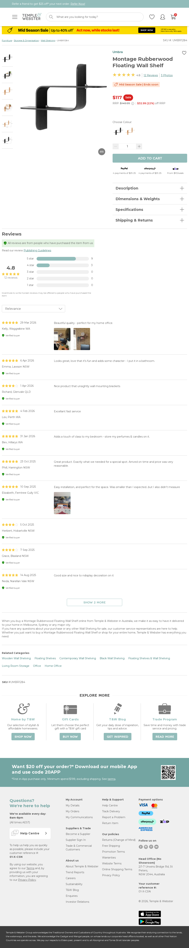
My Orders (72, 811)
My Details (72, 805)
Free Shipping (111, 845)
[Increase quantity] (139, 146)
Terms (30, 868)
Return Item (110, 823)
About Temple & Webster (82, 866)
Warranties (109, 857)
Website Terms (111, 863)
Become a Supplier (78, 834)
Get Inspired (117, 737)
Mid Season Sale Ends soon (138, 84)
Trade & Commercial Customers (79, 847)
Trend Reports (75, 872)
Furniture (7, 40)
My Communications (79, 817)
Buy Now (70, 737)
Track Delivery (111, 811)
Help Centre (110, 805)
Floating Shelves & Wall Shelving (149, 658)
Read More (165, 737)
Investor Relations (77, 901)
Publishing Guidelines (37, 250)
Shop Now (23, 737)
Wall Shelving (48, 40)
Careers (70, 878)
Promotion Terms (113, 851)
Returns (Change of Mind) (118, 840)
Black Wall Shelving (112, 658)
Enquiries (72, 896)
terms (111, 779)
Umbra (118, 52)
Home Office (53, 666)
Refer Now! (78, 4)
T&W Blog (72, 890)
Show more (94, 602)
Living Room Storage (15, 666)
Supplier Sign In (76, 840)
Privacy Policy (27, 880)
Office (37, 666)
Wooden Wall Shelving (16, 658)
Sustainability (74, 884)
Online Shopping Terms (117, 869)
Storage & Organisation (26, 40)
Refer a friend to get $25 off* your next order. (48, 4)
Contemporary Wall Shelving (77, 658)
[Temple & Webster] (32, 17)
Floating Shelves (45, 658)
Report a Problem (113, 817)
